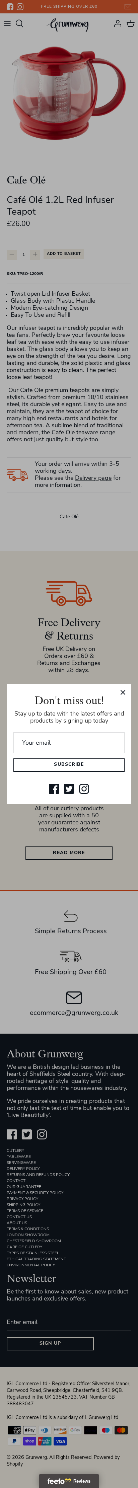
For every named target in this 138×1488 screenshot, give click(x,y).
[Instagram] (84, 789)
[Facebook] (54, 789)
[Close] (123, 692)
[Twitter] (69, 789)
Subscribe (69, 764)
